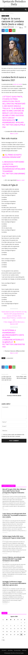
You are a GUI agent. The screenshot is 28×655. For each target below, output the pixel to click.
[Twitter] (6, 30)
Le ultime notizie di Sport (8, 485)
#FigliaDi (6, 337)
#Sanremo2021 (8, 122)
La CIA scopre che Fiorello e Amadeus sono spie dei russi (6, 378)
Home (3, 13)
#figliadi (20, 122)
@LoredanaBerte (10, 167)
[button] (26, 10)
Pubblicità (24, 650)
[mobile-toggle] (2, 10)
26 (10, 634)
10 (3, 628)
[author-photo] (14, 393)
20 (14, 631)
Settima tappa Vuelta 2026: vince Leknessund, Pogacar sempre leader (13, 537)
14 (18, 628)
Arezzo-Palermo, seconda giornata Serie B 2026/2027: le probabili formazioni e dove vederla (13, 559)
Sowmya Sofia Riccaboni (8, 26)
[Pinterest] (10, 30)
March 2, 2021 (14, 133)
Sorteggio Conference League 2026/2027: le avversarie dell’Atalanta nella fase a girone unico (14, 583)
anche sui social (17, 84)
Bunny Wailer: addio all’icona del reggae (21, 377)
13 (14, 628)
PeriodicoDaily (17, 650)
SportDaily (10, 650)
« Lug (3, 640)
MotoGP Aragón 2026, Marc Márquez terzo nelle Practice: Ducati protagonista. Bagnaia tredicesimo (14, 490)
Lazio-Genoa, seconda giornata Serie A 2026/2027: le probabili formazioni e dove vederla (14, 515)
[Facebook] (3, 30)
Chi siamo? (4, 650)
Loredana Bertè (9, 358)
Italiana (11, 13)
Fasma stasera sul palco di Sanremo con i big (14, 312)
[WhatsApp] (13, 30)
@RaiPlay (9, 342)
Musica (7, 13)
